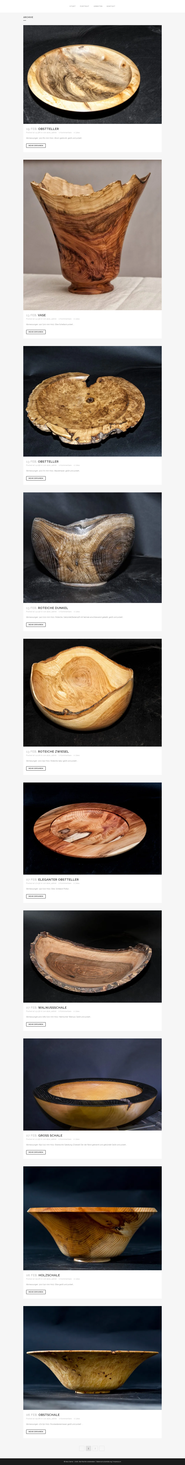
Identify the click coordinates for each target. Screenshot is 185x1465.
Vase (42, 315)
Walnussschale (52, 1007)
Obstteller (48, 129)
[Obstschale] (92, 1358)
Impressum (117, 1461)
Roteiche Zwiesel (53, 751)
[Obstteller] (92, 74)
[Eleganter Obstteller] (92, 829)
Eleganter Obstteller (58, 879)
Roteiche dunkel (53, 608)
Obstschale (49, 1415)
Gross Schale (50, 1135)
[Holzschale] (92, 1218)
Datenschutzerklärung (104, 1461)
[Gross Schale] (92, 1084)
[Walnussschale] (92, 956)
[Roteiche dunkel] (92, 547)
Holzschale (49, 1275)
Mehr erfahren (36, 145)
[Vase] (92, 235)
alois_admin (52, 133)
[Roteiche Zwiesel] (92, 693)
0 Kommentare (65, 133)
